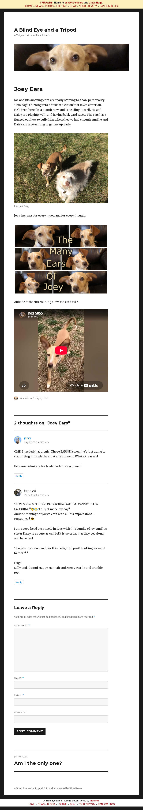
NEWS (39, 6)
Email (19, 695)
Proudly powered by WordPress (64, 788)
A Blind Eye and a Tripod (45, 30)
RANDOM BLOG (109, 6)
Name (19, 678)
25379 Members (74, 2)
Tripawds (94, 800)
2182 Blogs (95, 2)
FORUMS (61, 6)
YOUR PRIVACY (88, 6)
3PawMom (26, 398)
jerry (27, 438)
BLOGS (49, 6)
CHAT (73, 6)
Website (20, 712)
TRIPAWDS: (46, 2)
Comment (22, 625)
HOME (29, 6)
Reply (19, 476)
